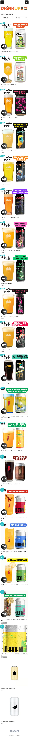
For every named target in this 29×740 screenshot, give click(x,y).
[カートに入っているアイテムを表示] (27, 2)
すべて (18, 17)
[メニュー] (2, 2)
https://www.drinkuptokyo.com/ (18, 731)
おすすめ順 (5, 17)
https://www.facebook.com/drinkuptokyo (11, 731)
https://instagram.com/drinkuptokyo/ (14, 731)
